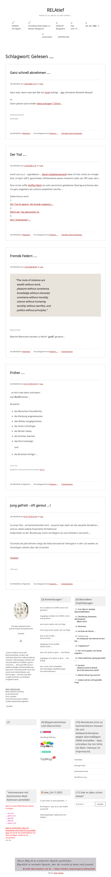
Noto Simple (58, 873)
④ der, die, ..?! (92, 26)
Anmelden (78, 760)
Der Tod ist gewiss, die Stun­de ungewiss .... (31, 204)
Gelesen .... (54, 133)
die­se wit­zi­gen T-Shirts (49, 103)
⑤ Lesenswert (47, 35)
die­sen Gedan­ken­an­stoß (54, 174)
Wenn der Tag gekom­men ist (25, 211)
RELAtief (55, 10)
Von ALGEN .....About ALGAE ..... (48, 637)
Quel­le (14, 557)
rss (7, 840)
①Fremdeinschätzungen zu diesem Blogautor (39, 25)
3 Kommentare (67, 484)
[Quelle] (21, 633)
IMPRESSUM (63, 37)
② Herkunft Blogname (60, 26)
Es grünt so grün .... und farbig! (57, 652)
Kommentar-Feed (81, 771)
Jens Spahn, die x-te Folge (55, 624)
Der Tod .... (18, 154)
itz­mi (47, 92)
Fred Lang (44, 630)
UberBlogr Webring (47, 737)
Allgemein (26, 133)
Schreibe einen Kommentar (71, 133)
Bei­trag (42, 470)
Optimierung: (89, 638)
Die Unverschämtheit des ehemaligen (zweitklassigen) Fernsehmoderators (52, 668)
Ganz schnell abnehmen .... (30, 72)
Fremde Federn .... (23, 256)
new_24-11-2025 (53, 792)
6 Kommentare (67, 351)
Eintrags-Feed (79, 765)
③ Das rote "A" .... (75, 26)
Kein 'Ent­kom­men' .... (20, 219)
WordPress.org (80, 777)
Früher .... (17, 372)
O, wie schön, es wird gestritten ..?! (53, 801)
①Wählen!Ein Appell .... (17, 25)
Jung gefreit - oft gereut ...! (30, 505)
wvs (41, 84)
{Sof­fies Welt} (35, 185)
